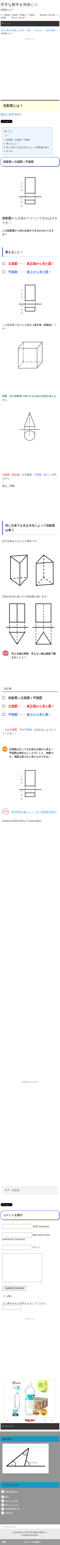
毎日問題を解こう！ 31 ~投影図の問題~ (34, 812)
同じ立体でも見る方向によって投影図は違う (27, 147)
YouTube (9, 1513)
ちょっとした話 (11, 1501)
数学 (17, 114)
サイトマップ (9, 1526)
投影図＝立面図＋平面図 (18, 140)
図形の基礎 (7, 114)
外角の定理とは (11, 1491)
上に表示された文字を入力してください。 (25, 1303)
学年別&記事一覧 (12, 1509)
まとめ (9, 151)
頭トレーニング (11, 1505)
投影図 (15, 1190)
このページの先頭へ (32, 1542)
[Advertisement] (30, 70)
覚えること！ (12, 143)
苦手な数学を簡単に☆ (19, 4)
